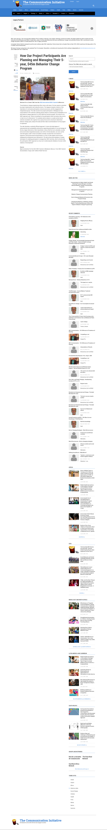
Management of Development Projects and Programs (82, 190)
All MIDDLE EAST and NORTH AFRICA (81, 646)
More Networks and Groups (81, 769)
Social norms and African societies (86, 433)
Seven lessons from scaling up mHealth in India (80, 229)
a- (15, 73)
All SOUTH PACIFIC (81, 745)
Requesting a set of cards (86, 260)
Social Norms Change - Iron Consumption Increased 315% (81, 304)
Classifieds (71, 13)
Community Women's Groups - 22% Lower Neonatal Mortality (81, 256)
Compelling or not (84, 334)
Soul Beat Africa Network (74, 765)
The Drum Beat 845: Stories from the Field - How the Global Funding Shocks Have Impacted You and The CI (87, 84)
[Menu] (13, 1)
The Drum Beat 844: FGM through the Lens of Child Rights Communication (86, 95)
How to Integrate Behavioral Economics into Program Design (82, 198)
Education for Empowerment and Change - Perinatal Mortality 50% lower (81, 393)
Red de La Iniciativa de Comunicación (75, 758)
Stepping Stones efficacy (86, 220)
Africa (26, 10)
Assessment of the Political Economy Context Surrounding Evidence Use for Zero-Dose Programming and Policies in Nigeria (87, 516)
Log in (77, 1)
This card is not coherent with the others (87, 371)
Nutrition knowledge (85, 421)
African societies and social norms (87, 444)
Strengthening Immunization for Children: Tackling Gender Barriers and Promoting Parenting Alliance (87, 619)
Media (69, 10)
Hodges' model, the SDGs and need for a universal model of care (87, 247)
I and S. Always (83, 321)
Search (71, 56)
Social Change (44, 10)
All (13, 13)
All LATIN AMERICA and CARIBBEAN (81, 699)
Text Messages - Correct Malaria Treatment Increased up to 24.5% (79, 291)
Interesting (83, 231)
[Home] (18, 3)
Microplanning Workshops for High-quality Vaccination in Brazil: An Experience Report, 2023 (87, 682)
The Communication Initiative (44, 2)
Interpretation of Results (86, 347)
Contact (72, 1)
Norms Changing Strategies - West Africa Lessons (81, 430)
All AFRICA (81, 537)
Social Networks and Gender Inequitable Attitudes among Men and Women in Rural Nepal (87, 559)
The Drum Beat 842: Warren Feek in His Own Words (87, 117)
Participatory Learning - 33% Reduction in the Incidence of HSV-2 (80, 217)
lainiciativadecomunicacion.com (87, 48)
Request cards (83, 383)
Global (14, 10)
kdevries (71, 91)
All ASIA (81, 593)
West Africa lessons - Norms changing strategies (81, 441)
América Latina (33, 10)
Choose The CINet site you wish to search (80, 64)
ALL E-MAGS (81, 171)
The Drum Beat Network (87, 758)
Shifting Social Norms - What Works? (78, 452)
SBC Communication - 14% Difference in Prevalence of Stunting (82, 331)
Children (52, 10)
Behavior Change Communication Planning (82, 194)
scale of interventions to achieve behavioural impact (87, 308)
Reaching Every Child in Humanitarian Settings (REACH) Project (86, 629)
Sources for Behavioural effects (86, 409)
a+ (17, 73)
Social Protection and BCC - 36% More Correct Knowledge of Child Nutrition (80, 418)
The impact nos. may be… (86, 282)
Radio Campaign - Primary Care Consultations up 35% (82, 268)
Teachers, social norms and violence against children (87, 456)
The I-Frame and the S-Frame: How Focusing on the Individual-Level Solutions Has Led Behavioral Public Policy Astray (81, 318)
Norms (74, 10)
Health (58, 10)
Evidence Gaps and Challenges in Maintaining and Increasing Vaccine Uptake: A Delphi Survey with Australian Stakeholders (87, 736)
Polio (64, 10)
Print (17, 70)
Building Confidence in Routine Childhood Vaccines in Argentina (87, 691)
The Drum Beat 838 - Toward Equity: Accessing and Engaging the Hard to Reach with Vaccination (87, 161)
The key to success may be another (86, 397)
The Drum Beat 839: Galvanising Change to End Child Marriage (86, 150)
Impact (20, 10)
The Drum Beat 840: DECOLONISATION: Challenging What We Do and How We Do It (87, 139)
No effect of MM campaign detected (86, 272)
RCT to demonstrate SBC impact (86, 295)
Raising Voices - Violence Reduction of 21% (79, 279)
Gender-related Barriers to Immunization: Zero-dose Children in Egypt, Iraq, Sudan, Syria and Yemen (87, 639)
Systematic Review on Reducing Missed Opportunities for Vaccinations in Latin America (87, 672)
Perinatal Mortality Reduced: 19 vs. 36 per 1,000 (80, 355)
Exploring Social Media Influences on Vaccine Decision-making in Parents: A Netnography (87, 725)
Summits (81, 10)
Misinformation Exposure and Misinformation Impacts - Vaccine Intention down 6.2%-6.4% (80, 367)
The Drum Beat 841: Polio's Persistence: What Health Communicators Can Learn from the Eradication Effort (86, 127)
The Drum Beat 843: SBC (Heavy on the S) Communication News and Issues (86, 106)
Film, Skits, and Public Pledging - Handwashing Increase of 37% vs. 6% (80, 380)
